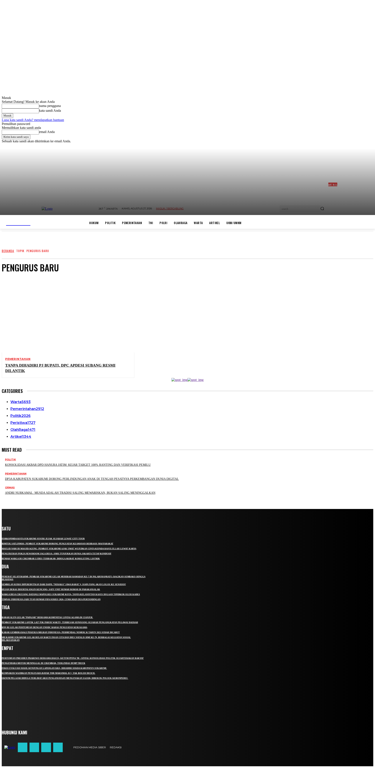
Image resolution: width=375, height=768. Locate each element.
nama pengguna (50, 106)
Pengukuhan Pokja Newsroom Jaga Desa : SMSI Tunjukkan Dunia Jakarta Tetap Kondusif (56, 553)
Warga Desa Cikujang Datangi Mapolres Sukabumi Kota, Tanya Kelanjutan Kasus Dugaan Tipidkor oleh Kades (71, 594)
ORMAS (10, 487)
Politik (10, 459)
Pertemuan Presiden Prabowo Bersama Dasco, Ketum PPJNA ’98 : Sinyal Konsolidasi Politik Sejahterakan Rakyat (73, 658)
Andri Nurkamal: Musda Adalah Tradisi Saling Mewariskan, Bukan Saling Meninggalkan (80, 492)
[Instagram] (34, 747)
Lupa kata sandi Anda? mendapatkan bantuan (33, 120)
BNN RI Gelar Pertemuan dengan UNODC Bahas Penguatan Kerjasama (44, 627)
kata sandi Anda (50, 110)
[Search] (322, 208)
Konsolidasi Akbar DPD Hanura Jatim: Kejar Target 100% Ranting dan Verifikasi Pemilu (78, 464)
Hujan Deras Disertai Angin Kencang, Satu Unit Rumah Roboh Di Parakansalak (51, 589)
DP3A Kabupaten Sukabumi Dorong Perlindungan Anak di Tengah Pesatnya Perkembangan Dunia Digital (92, 479)
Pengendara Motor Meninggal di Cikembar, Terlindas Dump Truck (43, 663)
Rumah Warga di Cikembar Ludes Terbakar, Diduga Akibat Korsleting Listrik (51, 558)
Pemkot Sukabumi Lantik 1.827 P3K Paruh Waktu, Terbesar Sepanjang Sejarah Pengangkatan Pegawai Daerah (70, 622)
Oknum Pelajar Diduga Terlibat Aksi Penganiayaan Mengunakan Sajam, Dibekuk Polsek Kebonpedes (65, 678)
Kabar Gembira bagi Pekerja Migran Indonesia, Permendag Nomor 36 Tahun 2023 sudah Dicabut (61, 632)
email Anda (47, 132)
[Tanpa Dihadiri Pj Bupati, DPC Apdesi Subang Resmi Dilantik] (64, 314)
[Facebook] (22, 747)
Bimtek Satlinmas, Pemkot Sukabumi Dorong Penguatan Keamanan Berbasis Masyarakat (57, 543)
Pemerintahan (18, 359)
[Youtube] (58, 747)
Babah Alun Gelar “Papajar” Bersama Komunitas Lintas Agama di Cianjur (47, 617)
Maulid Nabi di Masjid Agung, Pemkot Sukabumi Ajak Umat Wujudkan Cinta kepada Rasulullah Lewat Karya (69, 548)
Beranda (8, 250)
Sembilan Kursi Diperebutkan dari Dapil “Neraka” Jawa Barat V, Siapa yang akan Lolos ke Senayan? (64, 584)
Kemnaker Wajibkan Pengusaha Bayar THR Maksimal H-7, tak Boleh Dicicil (48, 673)
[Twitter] (46, 747)
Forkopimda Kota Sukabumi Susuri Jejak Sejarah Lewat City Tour (43, 538)
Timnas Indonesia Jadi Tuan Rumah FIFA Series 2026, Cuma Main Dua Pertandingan (51, 599)
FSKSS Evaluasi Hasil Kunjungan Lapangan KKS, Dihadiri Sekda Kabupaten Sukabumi (54, 668)
